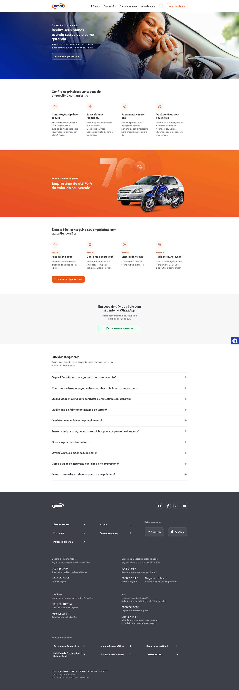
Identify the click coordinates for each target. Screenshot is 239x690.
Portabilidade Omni (63, 541)
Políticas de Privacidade (112, 654)
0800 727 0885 (130, 607)
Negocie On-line (155, 578)
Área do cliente (177, 6)
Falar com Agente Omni (67, 56)
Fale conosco (59, 613)
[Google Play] (154, 532)
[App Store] (177, 532)
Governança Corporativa (66, 646)
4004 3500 (58, 568)
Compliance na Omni (156, 646)
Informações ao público (112, 646)
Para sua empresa (128, 6)
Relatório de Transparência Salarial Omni (67, 654)
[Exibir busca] (161, 6)
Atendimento (148, 6)
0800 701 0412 (60, 604)
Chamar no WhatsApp (122, 328)
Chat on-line (129, 616)
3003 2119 (127, 568)
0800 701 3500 (60, 578)
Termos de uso (153, 654)
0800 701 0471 (129, 578)
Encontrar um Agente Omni (68, 279)
